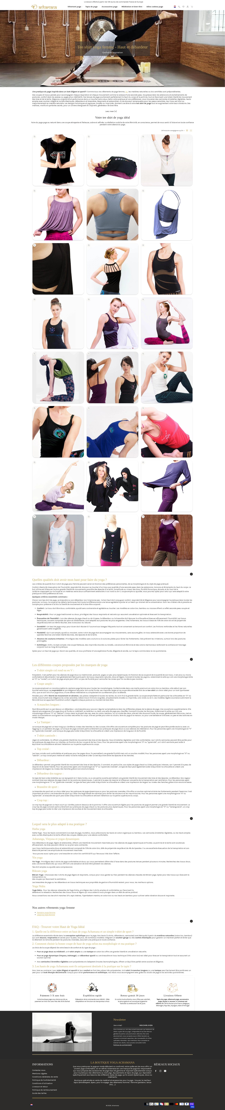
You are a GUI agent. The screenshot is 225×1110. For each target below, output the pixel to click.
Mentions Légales (39, 1073)
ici (126, 91)
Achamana (115, 1105)
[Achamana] (44, 6)
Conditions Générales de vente (45, 1077)
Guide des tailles (39, 1093)
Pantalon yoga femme (46, 912)
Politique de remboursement (44, 1090)
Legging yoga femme (46, 915)
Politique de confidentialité (122, 1045)
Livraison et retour (40, 1087)
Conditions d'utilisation (42, 1083)
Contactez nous (38, 1070)
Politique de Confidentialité (44, 1080)
